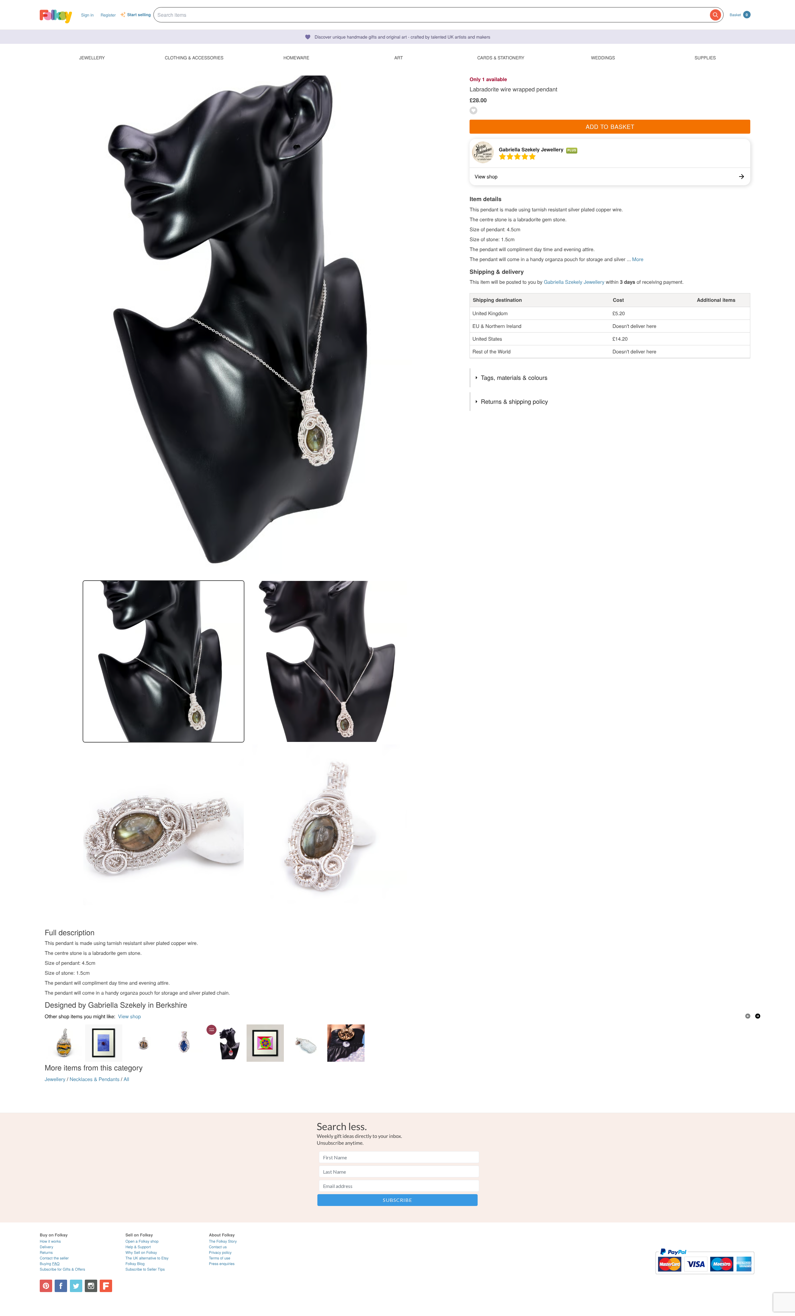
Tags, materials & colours (514, 377)
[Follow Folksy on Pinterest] (46, 1286)
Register (108, 15)
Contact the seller (54, 1258)
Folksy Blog (135, 1263)
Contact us (218, 1246)
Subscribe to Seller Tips (145, 1269)
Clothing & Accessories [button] (194, 57)
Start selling (139, 14)
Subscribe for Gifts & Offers (62, 1269)
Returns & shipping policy (514, 401)
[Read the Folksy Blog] (106, 1286)
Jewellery (55, 1079)
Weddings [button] (603, 57)
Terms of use (219, 1258)
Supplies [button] (705, 57)
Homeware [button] (296, 57)
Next (757, 1016)
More (637, 259)
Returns (46, 1252)
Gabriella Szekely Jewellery (531, 149)
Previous (747, 1016)
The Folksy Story (223, 1241)
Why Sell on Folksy (141, 1252)
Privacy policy (220, 1252)
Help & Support (138, 1246)
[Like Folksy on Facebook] (61, 1286)
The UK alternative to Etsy (147, 1258)
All (126, 1079)
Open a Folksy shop (141, 1241)
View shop (129, 1016)
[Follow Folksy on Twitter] (76, 1286)
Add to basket (610, 126)
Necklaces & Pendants (95, 1079)
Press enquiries (222, 1263)
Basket (739, 14)
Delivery (46, 1246)
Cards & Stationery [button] (500, 57)
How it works (50, 1241)
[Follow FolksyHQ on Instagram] (91, 1286)
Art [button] (398, 57)
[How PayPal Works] (704, 1277)
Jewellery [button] (92, 57)
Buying (50, 1263)
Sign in (87, 15)
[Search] (715, 15)
